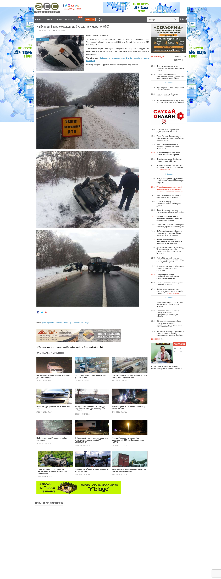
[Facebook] (63, 5)
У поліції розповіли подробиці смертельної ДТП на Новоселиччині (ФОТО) (128, 440)
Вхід (182, 19)
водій (87, 323)
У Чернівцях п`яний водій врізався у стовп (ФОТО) (128, 408)
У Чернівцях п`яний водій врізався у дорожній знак (91, 470)
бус (82, 323)
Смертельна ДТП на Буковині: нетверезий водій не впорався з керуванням (52, 471)
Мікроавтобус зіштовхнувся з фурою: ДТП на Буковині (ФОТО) (129, 470)
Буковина (50, 323)
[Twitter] (66, 5)
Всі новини (155, 339)
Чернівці (59, 323)
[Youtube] (72, 5)
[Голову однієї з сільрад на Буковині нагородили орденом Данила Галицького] (162, 353)
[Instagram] (69, 5)
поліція (77, 323)
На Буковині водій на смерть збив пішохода (52, 439)
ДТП (71, 323)
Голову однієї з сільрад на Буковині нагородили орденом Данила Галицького (166, 367)
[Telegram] (76, 5)
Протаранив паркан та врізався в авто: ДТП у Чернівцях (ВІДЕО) (129, 376)
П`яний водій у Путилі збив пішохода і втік (53, 408)
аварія (65, 323)
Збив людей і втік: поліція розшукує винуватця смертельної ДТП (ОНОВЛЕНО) (91, 440)
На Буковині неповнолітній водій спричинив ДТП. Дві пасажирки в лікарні (90, 409)
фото (44, 323)
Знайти (175, 20)
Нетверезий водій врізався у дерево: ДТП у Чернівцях (53, 376)
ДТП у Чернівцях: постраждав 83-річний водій (90, 376)
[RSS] (78, 5)
